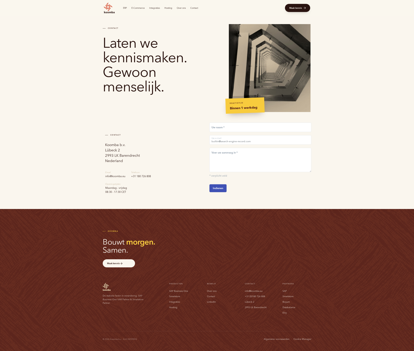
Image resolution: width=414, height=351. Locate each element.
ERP (125, 8)
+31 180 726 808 (141, 176)
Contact (194, 8)
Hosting (168, 8)
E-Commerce (138, 8)
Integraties (154, 8)
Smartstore (174, 296)
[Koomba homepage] (109, 8)
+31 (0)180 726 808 (255, 296)
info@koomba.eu (115, 176)
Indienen (218, 188)
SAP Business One (178, 291)
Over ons (181, 8)
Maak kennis (295, 8)
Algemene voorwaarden (277, 339)
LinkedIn (211, 301)
